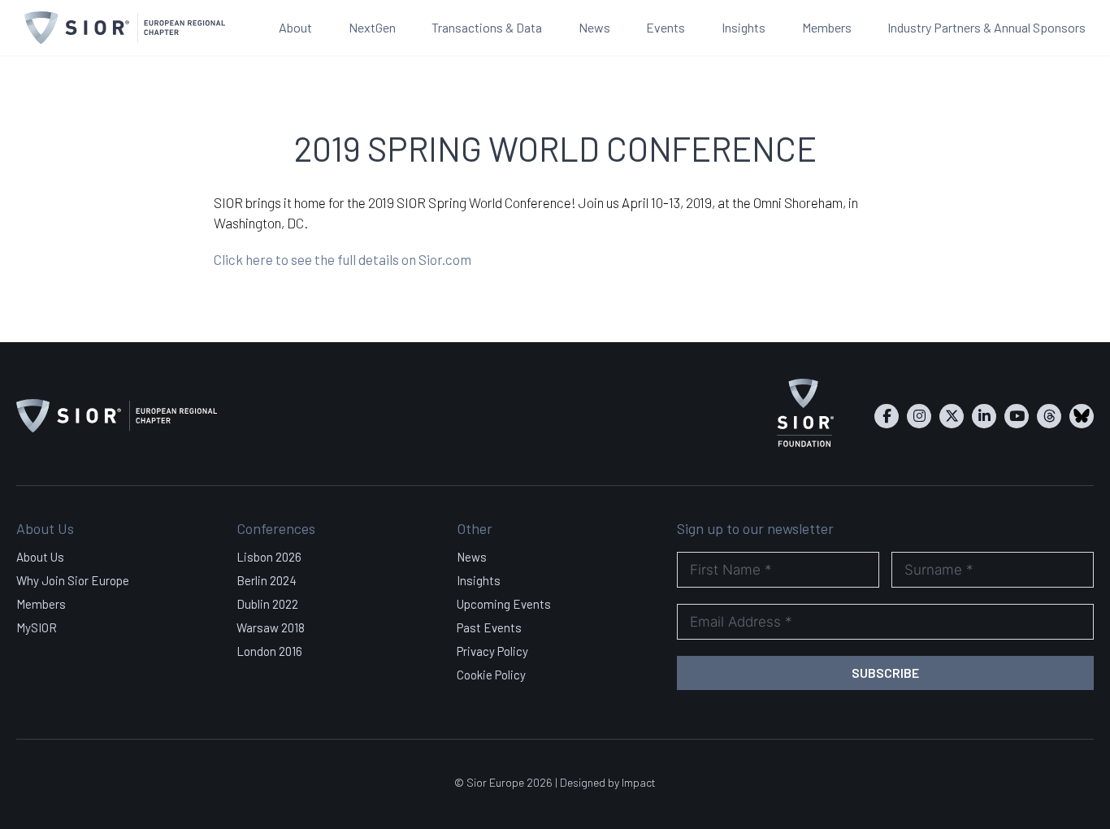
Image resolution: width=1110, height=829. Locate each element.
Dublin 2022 (267, 604)
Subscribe (885, 672)
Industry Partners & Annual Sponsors (986, 27)
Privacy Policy (492, 651)
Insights (743, 27)
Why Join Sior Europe (72, 580)
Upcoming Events (504, 604)
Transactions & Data (486, 27)
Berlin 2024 (266, 580)
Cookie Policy (491, 674)
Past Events (489, 627)
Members (827, 27)
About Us (40, 556)
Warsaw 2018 (270, 627)
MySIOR (36, 627)
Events (665, 27)
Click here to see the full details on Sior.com (342, 259)
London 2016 (269, 651)
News (594, 27)
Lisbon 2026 (268, 556)
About (295, 27)
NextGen (372, 27)
